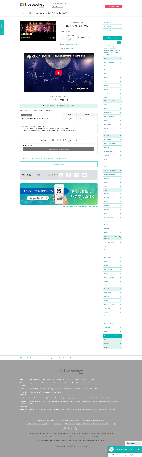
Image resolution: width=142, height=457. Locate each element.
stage (105, 105)
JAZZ (105, 81)
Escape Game (108, 269)
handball (106, 225)
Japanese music (109, 62)
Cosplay (106, 52)
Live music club (48, 158)
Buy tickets (109, 26)
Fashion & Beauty (109, 277)
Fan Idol (107, 136)
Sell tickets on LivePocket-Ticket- (94, 420)
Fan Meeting (107, 139)
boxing (106, 213)
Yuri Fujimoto (114, 52)
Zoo (105, 250)
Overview (109, 22)
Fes (105, 74)
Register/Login (114, 6)
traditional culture (109, 116)
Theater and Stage (110, 101)
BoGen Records (70, 48)
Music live (107, 340)
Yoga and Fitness (109, 242)
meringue (68, 31)
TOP (21, 358)
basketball (107, 228)
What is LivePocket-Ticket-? (47, 420)
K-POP (106, 85)
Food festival (108, 316)
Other (105, 97)
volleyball (107, 205)
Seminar (106, 312)
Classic (106, 89)
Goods (106, 163)
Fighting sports (108, 217)
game (106, 261)
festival (106, 300)
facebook (68, 175)
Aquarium (107, 254)
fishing (106, 265)
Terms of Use (57, 424)
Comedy (111, 46)
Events (106, 343)
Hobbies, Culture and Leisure (23, 403)
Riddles (106, 50)
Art (105, 320)
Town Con (107, 308)
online (106, 46)
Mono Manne (108, 124)
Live (105, 159)
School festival (108, 324)
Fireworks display (109, 304)
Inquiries (108, 30)
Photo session (112, 48)
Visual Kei (107, 93)
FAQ (114, 424)
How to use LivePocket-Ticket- (69, 420)
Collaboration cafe (109, 174)
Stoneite (106, 54)
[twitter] (65, 428)
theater (106, 108)
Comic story (107, 112)
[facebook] (71, 428)
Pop (105, 70)
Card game (107, 257)
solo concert (36, 158)
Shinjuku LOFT (70, 44)
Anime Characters (110, 171)
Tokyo (76, 44)
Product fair (107, 292)
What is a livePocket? (60, 3)
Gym (105, 246)
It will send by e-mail (84, 175)
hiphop (106, 77)
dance (106, 128)
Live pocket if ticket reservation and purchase (32, 5)
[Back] (23, 13)
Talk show (107, 155)
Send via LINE (76, 175)
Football (106, 197)
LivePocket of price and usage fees (37, 424)
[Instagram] (76, 428)
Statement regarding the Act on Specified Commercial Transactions (87, 424)
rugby (106, 201)
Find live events (58, 7)
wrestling (106, 209)
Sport (106, 190)
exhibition (107, 147)
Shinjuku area (61, 158)
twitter (61, 175)
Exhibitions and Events (111, 289)
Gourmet (117, 50)
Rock (105, 66)
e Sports (106, 221)
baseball (106, 193)
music (106, 58)
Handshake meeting (110, 143)
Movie (111, 50)
